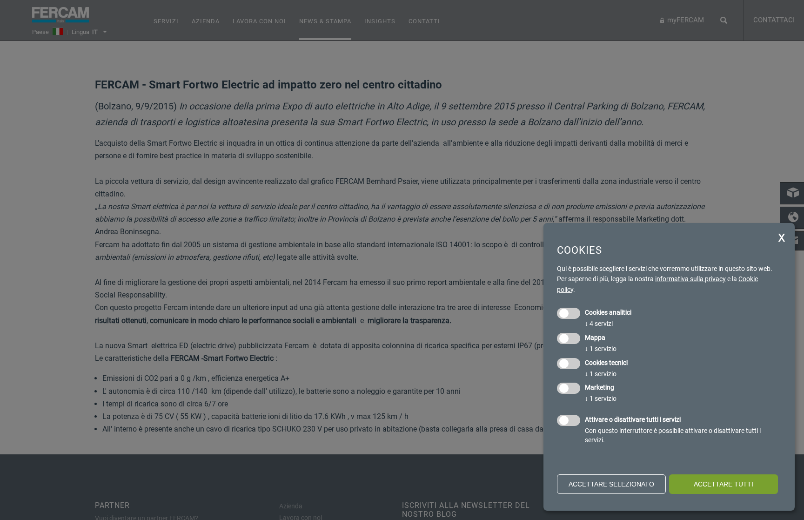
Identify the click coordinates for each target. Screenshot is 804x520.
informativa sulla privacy (690, 279)
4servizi (599, 323)
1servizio (600, 348)
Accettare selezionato (611, 484)
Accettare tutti (723, 484)
